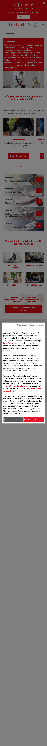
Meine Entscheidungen (13, 420)
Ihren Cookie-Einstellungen (17, 386)
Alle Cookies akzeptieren (34, 420)
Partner (32, 333)
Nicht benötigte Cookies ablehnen (30, 325)
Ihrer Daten (8, 343)
